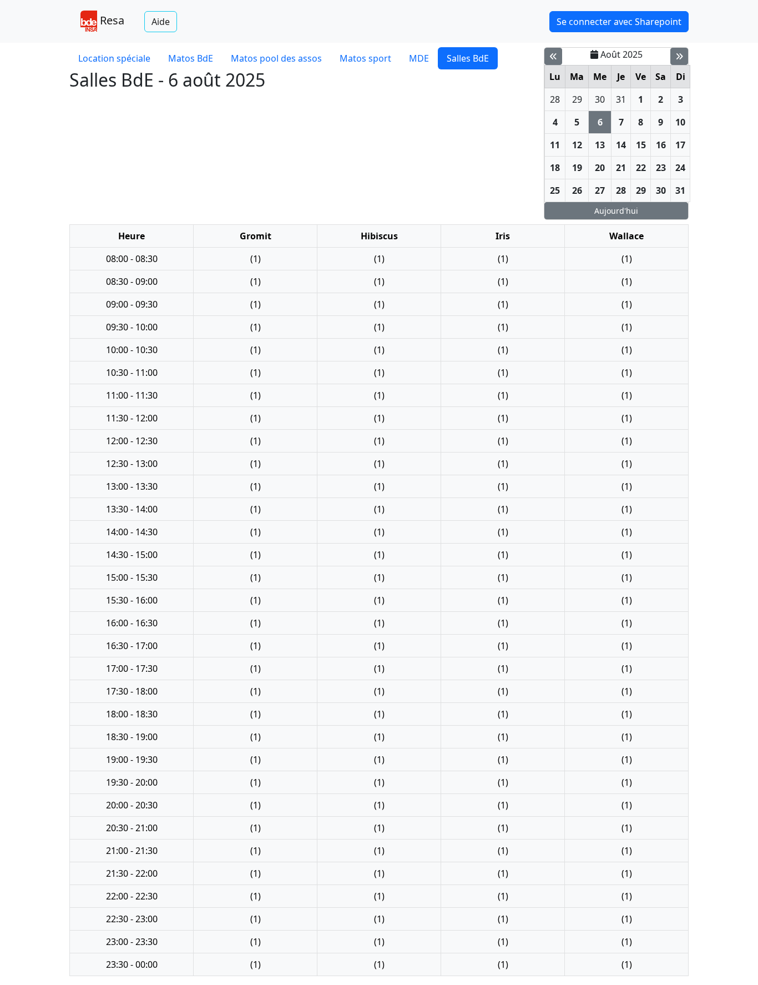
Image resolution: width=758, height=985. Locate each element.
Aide (160, 22)
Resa (110, 20)
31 (621, 99)
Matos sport (365, 58)
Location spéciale (114, 58)
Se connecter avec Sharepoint (619, 22)
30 (600, 99)
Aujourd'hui (616, 210)
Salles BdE (468, 58)
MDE (419, 58)
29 (577, 99)
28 (555, 99)
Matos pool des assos (276, 58)
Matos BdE (190, 58)
